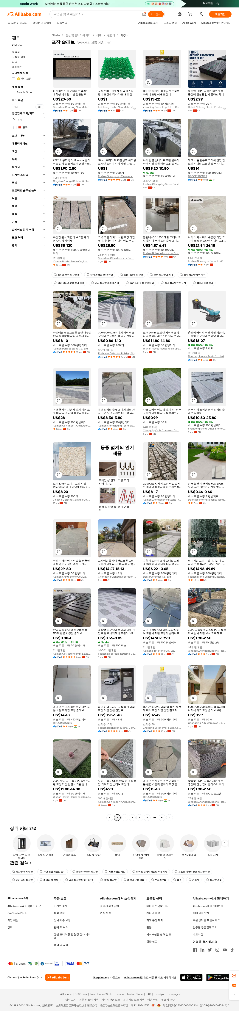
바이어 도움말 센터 (157, 906)
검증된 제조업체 (109, 906)
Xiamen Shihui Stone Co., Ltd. (70, 576)
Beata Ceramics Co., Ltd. (157, 576)
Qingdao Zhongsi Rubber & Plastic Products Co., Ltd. (72, 181)
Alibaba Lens (28, 977)
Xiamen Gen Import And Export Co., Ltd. (72, 425)
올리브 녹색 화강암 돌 (69, 274)
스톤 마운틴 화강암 (133, 274)
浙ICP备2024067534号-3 (214, 1005)
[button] (144, 14)
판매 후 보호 (61, 927)
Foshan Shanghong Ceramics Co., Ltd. (117, 176)
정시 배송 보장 (62, 920)
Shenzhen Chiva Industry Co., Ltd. (117, 258)
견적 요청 (105, 913)
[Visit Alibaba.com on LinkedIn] (202, 950)
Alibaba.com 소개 (18, 898)
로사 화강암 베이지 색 (195, 274)
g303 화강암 (110, 880)
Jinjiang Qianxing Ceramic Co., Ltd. (72, 499)
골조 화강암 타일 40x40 (81, 880)
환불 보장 (59, 913)
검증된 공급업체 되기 (205, 927)
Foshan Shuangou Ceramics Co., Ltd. (207, 261)
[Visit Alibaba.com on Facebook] (195, 950)
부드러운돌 (160, 880)
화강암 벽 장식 (51, 880)
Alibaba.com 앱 (133, 977)
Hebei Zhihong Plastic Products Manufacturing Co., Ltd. (207, 107)
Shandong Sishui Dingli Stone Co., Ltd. (207, 428)
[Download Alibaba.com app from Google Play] (219, 977)
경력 (10, 927)
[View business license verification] (153, 1005)
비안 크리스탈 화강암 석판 (71, 283)
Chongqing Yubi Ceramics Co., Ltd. (162, 430)
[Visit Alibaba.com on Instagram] (217, 950)
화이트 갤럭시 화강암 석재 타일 (151, 871)
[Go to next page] (169, 817)
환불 (149, 927)
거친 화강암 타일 (116, 871)
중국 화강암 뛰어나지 (175, 283)
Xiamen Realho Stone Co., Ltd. (70, 261)
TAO (148, 994)
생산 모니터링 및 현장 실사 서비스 (72, 936)
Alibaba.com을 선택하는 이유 (24, 906)
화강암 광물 (216, 880)
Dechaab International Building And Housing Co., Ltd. (207, 499)
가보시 (195, 880)
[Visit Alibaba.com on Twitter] (210, 950)
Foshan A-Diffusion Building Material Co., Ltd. (117, 353)
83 (162, 817)
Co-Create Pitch (17, 913)
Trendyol (159, 994)
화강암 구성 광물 (135, 880)
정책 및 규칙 (61, 944)
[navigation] (28, 426)
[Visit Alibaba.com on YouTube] (225, 950)
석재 (99, 35)
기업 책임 (12, 920)
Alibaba (56, 35)
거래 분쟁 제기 (154, 920)
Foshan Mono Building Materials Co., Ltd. (207, 576)
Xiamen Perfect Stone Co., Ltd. (70, 348)
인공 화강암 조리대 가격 (107, 283)
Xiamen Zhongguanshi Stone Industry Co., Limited (162, 499)
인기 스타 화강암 (24, 880)
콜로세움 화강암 (205, 283)
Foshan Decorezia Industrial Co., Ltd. (117, 653)
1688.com (81, 994)
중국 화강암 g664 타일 (101, 274)
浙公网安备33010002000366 (180, 1005)
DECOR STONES (197, 176)
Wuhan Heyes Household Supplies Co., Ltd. (162, 348)
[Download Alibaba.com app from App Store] (191, 977)
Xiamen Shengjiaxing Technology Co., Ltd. (117, 425)
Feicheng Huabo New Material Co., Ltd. (117, 107)
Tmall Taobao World (101, 994)
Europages (173, 994)
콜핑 (179, 880)
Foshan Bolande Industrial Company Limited (162, 253)
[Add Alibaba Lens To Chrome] (57, 977)
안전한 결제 (60, 906)
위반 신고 (151, 941)
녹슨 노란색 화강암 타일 (142, 283)
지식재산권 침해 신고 (158, 934)
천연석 (111, 35)
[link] (234, 975)
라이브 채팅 (153, 913)
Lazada (120, 994)
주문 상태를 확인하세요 (206, 920)
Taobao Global (135, 994)
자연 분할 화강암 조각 (54, 871)
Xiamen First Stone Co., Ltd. (159, 650)
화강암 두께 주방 (24, 871)
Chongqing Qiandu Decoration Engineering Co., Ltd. (117, 576)
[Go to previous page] (109, 817)
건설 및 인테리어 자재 (78, 35)
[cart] (191, 14)
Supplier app (101, 977)
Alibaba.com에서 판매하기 (208, 906)
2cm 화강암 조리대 (163, 274)
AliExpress (66, 994)
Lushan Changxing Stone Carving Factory (162, 184)
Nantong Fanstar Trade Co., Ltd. (206, 356)
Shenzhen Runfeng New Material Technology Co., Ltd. (72, 107)
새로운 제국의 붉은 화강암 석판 (194, 871)
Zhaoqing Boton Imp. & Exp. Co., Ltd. (162, 107)
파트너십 (198, 934)
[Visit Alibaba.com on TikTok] (232, 950)
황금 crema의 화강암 (87, 871)
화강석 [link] (124, 35)
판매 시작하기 (201, 913)
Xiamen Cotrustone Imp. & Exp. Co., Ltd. (72, 653)
